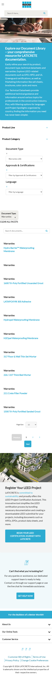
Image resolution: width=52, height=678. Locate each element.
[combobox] (27, 13)
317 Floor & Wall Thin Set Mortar (20, 356)
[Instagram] (26, 649)
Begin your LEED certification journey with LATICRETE (25, 536)
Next (28, 444)
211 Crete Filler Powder (15, 393)
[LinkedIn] (29, 649)
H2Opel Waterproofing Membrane (21, 338)
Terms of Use (39, 656)
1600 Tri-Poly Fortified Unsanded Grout (23, 283)
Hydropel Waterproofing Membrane (22, 319)
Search (44, 13)
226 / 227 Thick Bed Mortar (17, 374)
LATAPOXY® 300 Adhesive (17, 301)
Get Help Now (25, 596)
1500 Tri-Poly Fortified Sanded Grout (22, 411)
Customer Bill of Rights (19, 656)
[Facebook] (22, 649)
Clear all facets (9, 221)
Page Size (19, 424)
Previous (16, 437)
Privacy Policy (12, 660)
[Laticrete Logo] (23, 4)
